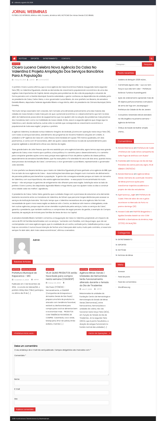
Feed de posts (124, 277)
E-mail (17, 389)
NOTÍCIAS (23, 58)
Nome (16, 379)
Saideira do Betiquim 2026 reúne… (132, 79)
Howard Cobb (124, 211)
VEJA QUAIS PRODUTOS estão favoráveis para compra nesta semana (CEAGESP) (61, 276)
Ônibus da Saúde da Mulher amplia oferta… (133, 130)
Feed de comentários (127, 282)
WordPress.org (124, 287)
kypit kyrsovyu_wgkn (126, 195)
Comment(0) (43, 80)
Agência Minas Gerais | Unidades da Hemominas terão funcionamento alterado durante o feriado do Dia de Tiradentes (94, 279)
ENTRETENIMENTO (50, 58)
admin (31, 80)
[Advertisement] (83, 38)
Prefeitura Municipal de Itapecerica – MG (24, 274)
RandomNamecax (125, 148)
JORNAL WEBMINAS (29, 11)
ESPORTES (35, 58)
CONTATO (65, 58)
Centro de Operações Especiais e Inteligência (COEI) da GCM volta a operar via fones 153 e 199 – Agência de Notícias (99, 333)
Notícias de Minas (28, 269)
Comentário (20, 355)
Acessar (121, 271)
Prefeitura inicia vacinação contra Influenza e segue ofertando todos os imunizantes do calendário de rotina (26, 333)
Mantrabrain (44, 418)
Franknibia (122, 161)
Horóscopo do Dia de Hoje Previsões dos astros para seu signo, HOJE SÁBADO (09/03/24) (135, 165)
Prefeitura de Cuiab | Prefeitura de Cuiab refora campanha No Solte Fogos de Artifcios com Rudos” (136, 152)
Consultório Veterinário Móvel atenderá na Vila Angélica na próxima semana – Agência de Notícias (134, 119)
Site (15, 399)
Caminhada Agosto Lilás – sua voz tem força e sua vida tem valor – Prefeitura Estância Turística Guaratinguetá (134, 89)
